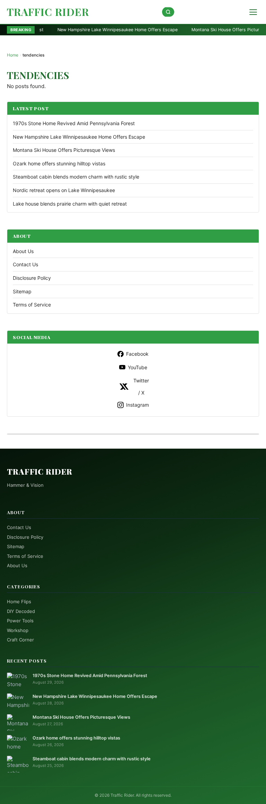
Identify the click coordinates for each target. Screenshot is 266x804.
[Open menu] (253, 12)
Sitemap (22, 291)
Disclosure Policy (32, 278)
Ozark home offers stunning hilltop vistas (59, 163)
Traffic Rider (48, 12)
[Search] (168, 12)
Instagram (137, 405)
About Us (23, 251)
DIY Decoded (21, 611)
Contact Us (25, 264)
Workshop (17, 630)
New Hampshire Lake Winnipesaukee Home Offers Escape (88, 29)
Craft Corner (20, 639)
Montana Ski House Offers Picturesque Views (209, 29)
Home (12, 55)
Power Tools (20, 620)
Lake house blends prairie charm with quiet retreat (70, 204)
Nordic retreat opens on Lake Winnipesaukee (64, 190)
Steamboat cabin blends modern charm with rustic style (76, 177)
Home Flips (19, 601)
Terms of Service (32, 305)
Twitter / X (141, 387)
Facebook (137, 354)
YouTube (137, 367)
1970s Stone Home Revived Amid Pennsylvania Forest (74, 123)
